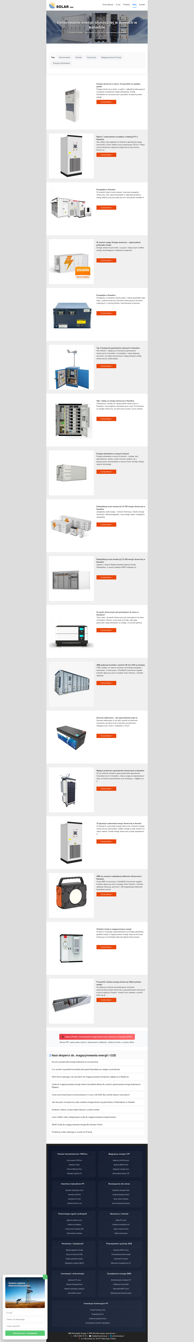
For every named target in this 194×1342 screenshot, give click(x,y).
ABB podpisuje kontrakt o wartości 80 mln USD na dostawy (120, 665)
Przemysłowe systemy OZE (119, 1244)
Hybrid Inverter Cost (74, 1203)
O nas (118, 5)
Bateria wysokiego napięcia (74, 1289)
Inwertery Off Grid (74, 1194)
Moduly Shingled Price (74, 1284)
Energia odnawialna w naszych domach (112, 454)
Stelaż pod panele (120, 1233)
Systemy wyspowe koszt (97, 1318)
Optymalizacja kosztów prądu (120, 1293)
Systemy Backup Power (120, 1194)
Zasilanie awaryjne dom (120, 1190)
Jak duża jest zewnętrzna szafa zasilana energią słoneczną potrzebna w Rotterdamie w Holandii (93, 1102)
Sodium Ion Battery (74, 1224)
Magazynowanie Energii (111, 57)
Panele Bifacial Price (74, 1169)
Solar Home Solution (120, 1199)
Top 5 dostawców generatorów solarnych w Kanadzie (118, 348)
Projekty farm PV (98, 1314)
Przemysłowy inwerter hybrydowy (98, 1323)
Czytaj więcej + (106, 102)
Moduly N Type (74, 1165)
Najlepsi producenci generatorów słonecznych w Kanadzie (120, 771)
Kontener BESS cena (121, 1250)
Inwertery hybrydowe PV (72, 1184)
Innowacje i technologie (72, 1274)
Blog (134, 5)
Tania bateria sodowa (74, 1233)
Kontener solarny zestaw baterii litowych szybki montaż (76, 1110)
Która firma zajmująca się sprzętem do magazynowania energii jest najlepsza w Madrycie (90, 1077)
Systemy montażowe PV (121, 1224)
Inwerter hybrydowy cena (74, 1190)
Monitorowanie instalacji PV (121, 1280)
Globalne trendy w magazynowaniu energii (113, 929)
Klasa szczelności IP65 (74, 1254)
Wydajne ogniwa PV (74, 1173)
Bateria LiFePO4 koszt (121, 1160)
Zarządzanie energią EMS (119, 1274)
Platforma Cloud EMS (121, 1284)
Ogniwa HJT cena (74, 1280)
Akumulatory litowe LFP (120, 1173)
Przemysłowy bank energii (121, 1254)
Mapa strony (121, 1333)
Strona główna (107, 5)
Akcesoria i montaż (119, 1214)
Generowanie (64, 57)
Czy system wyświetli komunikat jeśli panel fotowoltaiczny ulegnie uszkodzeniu (86, 1069)
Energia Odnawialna (61, 63)
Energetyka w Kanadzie (105, 190)
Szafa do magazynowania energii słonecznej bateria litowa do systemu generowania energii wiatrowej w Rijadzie (96, 1085)
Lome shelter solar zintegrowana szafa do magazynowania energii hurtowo (84, 1117)
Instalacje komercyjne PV (96, 1303)
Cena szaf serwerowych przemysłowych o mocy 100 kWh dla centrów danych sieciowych (91, 1095)
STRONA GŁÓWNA (75, 33)
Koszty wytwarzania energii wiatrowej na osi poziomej (75, 1062)
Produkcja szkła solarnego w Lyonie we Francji (72, 1132)
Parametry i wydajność (73, 1244)
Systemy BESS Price (120, 1165)
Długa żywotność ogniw (74, 1259)
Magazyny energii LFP (119, 1154)
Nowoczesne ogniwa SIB (74, 1229)
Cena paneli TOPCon (74, 1160)
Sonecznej (91, 57)
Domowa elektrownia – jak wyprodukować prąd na (116, 718)
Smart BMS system (74, 1293)
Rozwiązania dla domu (119, 1184)
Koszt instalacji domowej (121, 1203)
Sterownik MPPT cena (121, 1289)
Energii (78, 57)
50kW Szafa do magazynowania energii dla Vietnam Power (77, 1124)
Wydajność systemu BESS (74, 1263)
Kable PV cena (121, 1220)
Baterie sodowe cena (74, 1220)
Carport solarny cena (97, 1310)
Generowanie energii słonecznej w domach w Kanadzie (105, 33)
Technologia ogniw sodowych (72, 1214)
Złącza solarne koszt (121, 1229)
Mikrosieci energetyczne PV (121, 1263)
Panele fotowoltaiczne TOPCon (72, 1154)
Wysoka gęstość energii (74, 1250)
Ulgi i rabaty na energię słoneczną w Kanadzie (115, 401)
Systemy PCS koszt (121, 1259)
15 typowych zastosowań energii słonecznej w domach (118, 823)
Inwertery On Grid (74, 1199)
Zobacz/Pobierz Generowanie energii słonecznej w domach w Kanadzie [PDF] (98, 1037)
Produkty (126, 5)
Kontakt (142, 5)
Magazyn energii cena (121, 1169)
